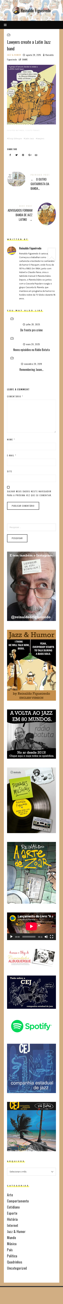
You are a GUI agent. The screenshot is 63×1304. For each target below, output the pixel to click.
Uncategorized (17, 1268)
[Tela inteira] (51, 936)
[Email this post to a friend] (36, 155)
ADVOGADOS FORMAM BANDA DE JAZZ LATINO (31, 213)
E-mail (11, 455)
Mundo (11, 1237)
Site (9, 471)
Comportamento (18, 1200)
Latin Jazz (29, 139)
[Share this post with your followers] (17, 155)
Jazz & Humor (14, 54)
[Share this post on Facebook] (10, 155)
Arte (10, 1194)
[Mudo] (46, 936)
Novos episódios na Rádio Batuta (31, 349)
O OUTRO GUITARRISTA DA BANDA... (31, 182)
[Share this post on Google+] (30, 155)
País (10, 1249)
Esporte (12, 1213)
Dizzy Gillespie (15, 139)
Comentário (15, 396)
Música (12, 1243)
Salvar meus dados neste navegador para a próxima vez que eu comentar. (29, 493)
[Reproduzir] (11, 936)
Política (12, 1255)
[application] (31, 926)
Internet (12, 1225)
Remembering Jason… (31, 369)
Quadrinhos (14, 1261)
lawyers (40, 139)
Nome (11, 439)
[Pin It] (23, 155)
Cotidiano (13, 1207)
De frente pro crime (31, 330)
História (12, 1219)
